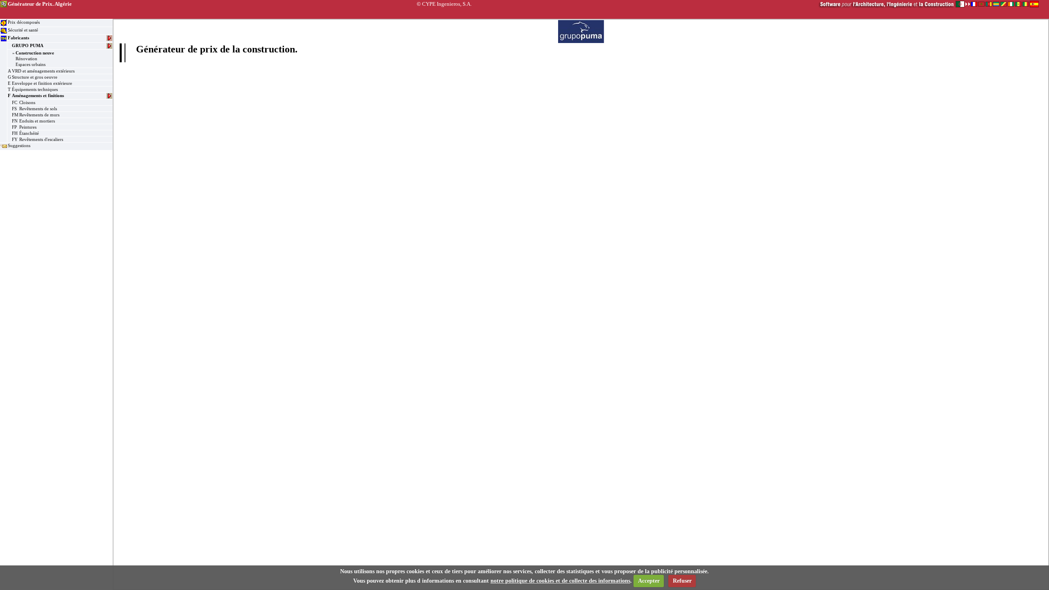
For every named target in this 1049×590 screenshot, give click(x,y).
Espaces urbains (30, 64)
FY (15, 139)
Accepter (649, 581)
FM (15, 114)
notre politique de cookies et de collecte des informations (560, 581)
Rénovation (26, 58)
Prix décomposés (24, 22)
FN (15, 120)
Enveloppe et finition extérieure (42, 83)
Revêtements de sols (38, 108)
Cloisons (27, 102)
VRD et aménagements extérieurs (43, 70)
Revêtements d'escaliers (41, 139)
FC (14, 102)
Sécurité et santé (23, 29)
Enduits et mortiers (37, 120)
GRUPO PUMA (27, 45)
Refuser (682, 581)
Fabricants (18, 37)
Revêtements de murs (39, 114)
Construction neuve (35, 52)
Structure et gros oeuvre (34, 77)
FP (14, 127)
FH (15, 133)
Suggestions (19, 145)
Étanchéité (29, 133)
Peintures (27, 127)
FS (14, 108)
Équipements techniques (35, 89)
